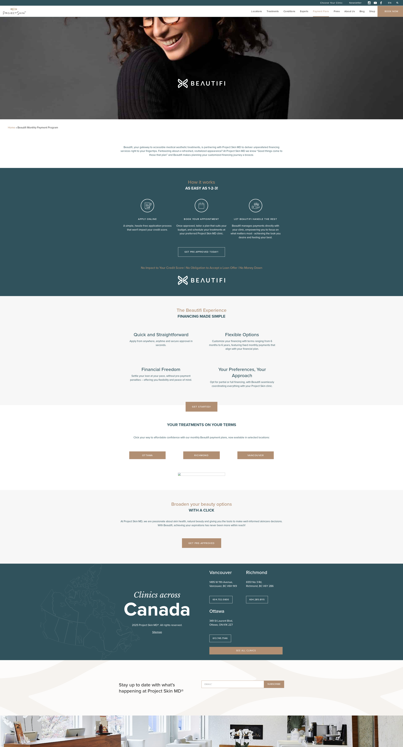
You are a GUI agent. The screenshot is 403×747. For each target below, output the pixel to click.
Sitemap (157, 632)
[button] (397, 2)
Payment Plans (321, 11)
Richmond (201, 455)
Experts (304, 11)
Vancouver (255, 455)
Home (11, 127)
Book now (391, 11)
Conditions (289, 11)
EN (390, 2)
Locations (256, 11)
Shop (372, 11)
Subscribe (274, 684)
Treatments (273, 11)
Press (337, 11)
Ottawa (147, 455)
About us (349, 11)
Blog (362, 11)
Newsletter (355, 2)
